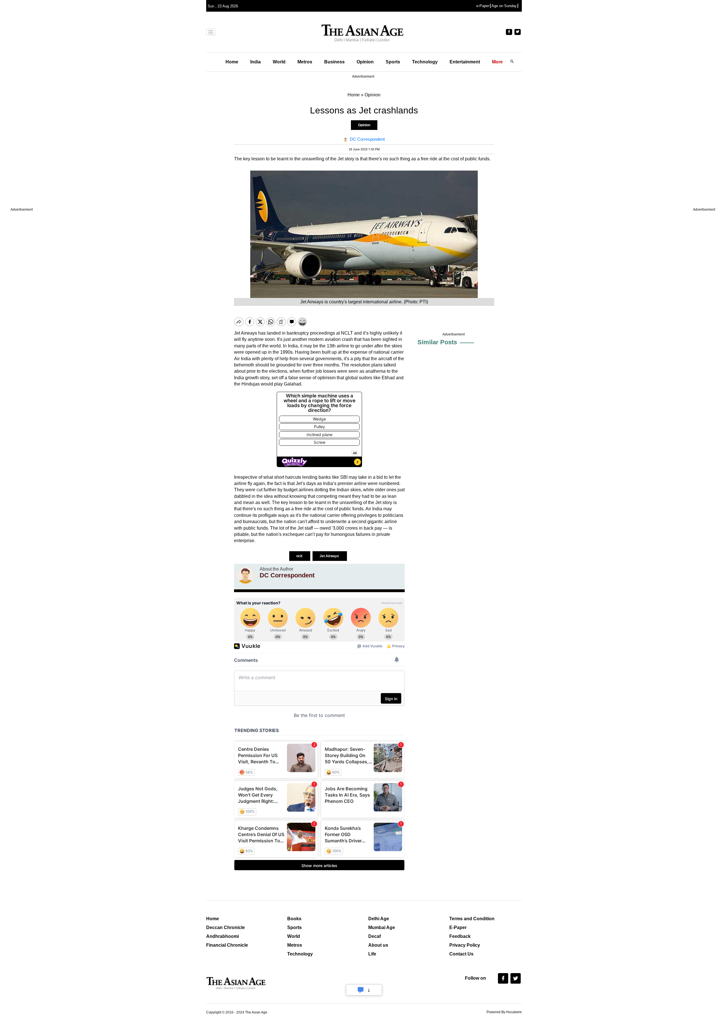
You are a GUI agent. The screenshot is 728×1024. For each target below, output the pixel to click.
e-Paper (482, 6)
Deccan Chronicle (225, 927)
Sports (393, 61)
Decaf (374, 936)
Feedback (460, 936)
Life (372, 954)
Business (334, 61)
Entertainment (465, 61)
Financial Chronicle (227, 945)
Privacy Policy (464, 945)
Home (232, 61)
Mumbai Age (381, 927)
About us (378, 945)
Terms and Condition (472, 918)
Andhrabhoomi (222, 936)
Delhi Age (378, 918)
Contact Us (461, 954)
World (279, 61)
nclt (299, 556)
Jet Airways (330, 556)
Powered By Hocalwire (504, 1012)
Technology (425, 61)
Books (294, 918)
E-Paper (458, 927)
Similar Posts (437, 342)
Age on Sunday (504, 6)
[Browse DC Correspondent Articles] (245, 575)
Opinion (365, 61)
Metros (304, 61)
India (255, 61)
